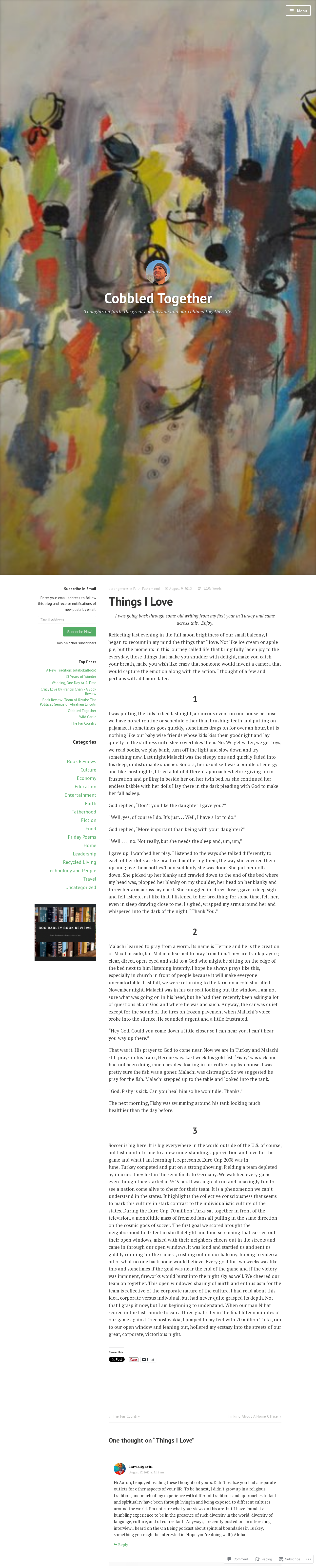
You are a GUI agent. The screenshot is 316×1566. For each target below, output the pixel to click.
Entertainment (80, 795)
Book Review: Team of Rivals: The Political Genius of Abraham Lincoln (68, 702)
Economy (86, 778)
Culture (88, 770)
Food (90, 828)
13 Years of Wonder (80, 676)
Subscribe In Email (80, 588)
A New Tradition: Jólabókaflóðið (71, 670)
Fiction (88, 820)
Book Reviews (81, 761)
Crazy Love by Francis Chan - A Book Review (68, 691)
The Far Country (83, 723)
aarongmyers (119, 589)
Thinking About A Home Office (252, 1416)
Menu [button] (301, 11)
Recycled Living (79, 862)
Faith (90, 803)
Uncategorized (80, 887)
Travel (89, 879)
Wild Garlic (87, 716)
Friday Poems (82, 837)
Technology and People (72, 870)
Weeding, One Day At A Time (74, 682)
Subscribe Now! (79, 632)
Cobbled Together (158, 298)
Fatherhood (83, 812)
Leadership (84, 854)
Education (85, 786)
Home (89, 845)
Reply (123, 1544)
